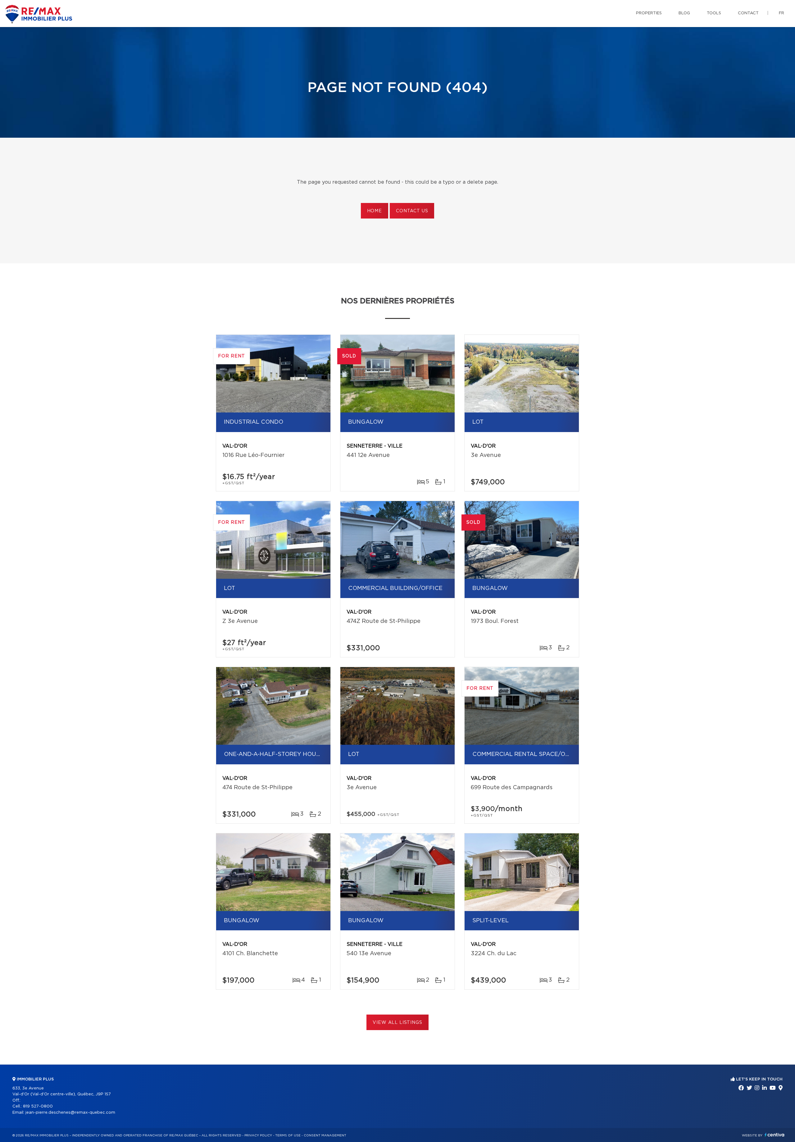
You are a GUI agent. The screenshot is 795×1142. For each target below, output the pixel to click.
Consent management (325, 1135)
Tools (714, 13)
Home (374, 211)
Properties (649, 13)
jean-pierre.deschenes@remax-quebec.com (70, 1113)
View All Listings (397, 1022)
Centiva (774, 1135)
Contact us (412, 211)
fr (781, 13)
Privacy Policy (258, 1135)
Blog (684, 13)
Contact (748, 13)
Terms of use (288, 1135)
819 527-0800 (38, 1106)
